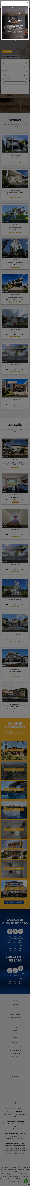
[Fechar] (27, 2)
